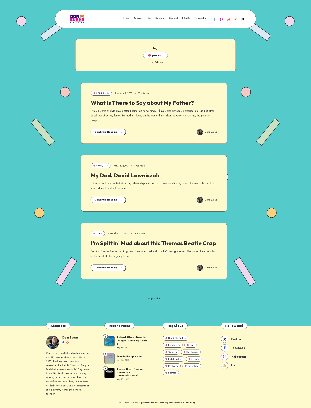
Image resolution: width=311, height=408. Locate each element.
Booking (160, 18)
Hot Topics (192, 352)
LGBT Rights (102, 93)
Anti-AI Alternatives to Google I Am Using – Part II (132, 340)
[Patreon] (243, 19)
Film (192, 345)
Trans (99, 233)
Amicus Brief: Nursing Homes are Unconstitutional (130, 372)
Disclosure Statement (154, 402)
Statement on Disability (182, 402)
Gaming (172, 352)
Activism (138, 18)
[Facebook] (215, 19)
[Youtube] (229, 19)
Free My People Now (130, 356)
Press (126, 18)
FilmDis (186, 18)
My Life (195, 358)
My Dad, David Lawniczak (125, 175)
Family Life (102, 165)
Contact (173, 18)
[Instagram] (222, 19)
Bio (149, 18)
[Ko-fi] (236, 19)
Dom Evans (70, 337)
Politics (172, 372)
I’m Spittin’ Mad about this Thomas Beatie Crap (153, 243)
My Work (173, 365)
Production (201, 18)
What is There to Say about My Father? (142, 102)
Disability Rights (177, 338)
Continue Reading (106, 132)
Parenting (193, 365)
